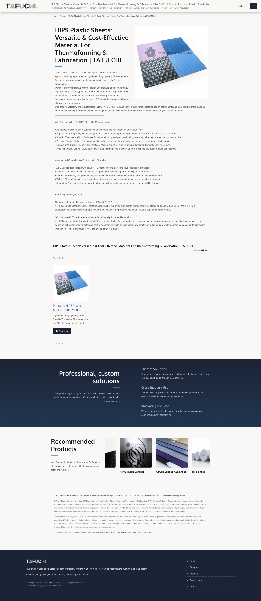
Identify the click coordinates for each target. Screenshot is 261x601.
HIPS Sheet (184, 471)
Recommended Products (73, 445)
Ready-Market (55, 585)
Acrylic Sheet (115, 532)
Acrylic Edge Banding (117, 471)
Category (64, 16)
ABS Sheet (95, 532)
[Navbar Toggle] (253, 6)
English (241, 6)
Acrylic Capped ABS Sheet (156, 471)
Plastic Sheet (105, 532)
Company (194, 567)
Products (194, 574)
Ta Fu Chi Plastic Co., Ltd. (53, 582)
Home (55, 16)
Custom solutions (154, 369)
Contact (193, 586)
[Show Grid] (202, 250)
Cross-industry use (154, 387)
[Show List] (206, 250)
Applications (196, 580)
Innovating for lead (155, 406)
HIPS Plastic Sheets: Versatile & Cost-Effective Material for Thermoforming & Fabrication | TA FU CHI (112, 16)
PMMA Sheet (126, 532)
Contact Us (136, 532)
